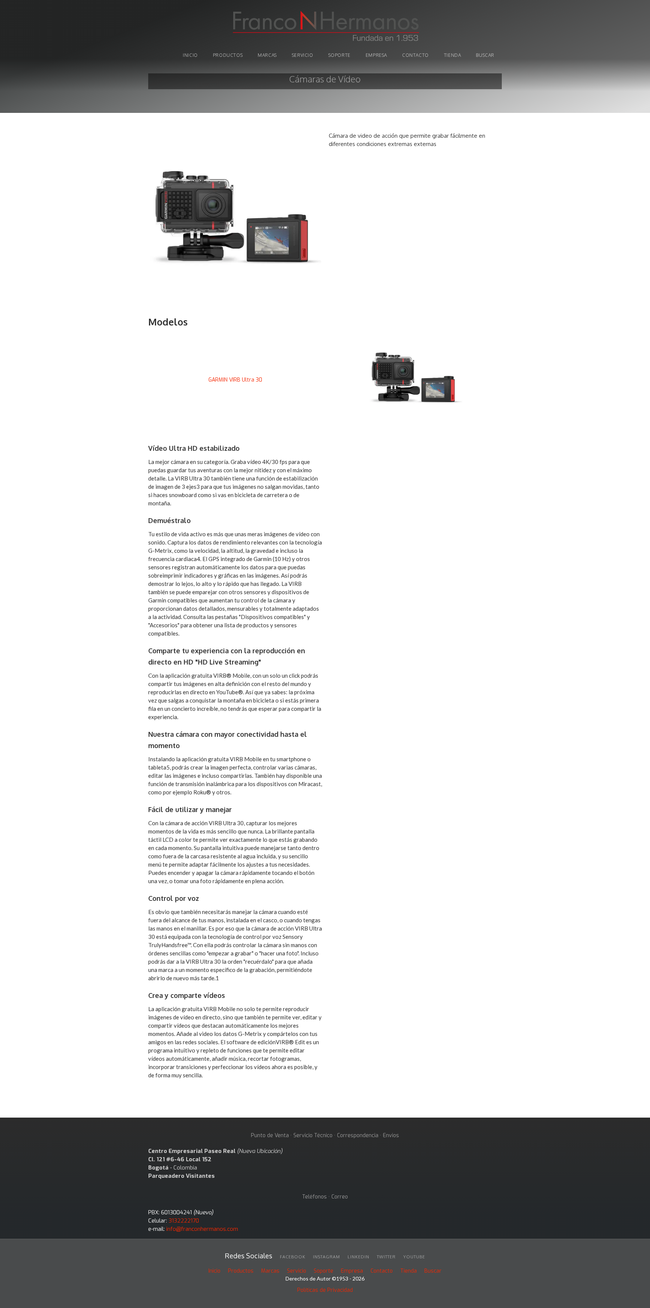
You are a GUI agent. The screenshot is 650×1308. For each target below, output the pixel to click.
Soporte (323, 1271)
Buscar (433, 1271)
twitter (386, 1256)
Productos (241, 1271)
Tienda (408, 1271)
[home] (325, 27)
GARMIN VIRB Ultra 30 (235, 379)
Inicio (214, 1271)
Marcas (270, 1271)
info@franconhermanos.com (202, 1229)
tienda (452, 55)
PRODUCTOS (228, 55)
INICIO (190, 55)
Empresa (376, 55)
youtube (414, 1256)
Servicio (302, 55)
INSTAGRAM (326, 1256)
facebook (292, 1256)
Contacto (415, 55)
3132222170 (184, 1220)
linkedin (358, 1256)
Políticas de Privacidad (325, 1290)
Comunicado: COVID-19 (325, 67)
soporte (339, 55)
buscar (485, 55)
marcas (267, 55)
